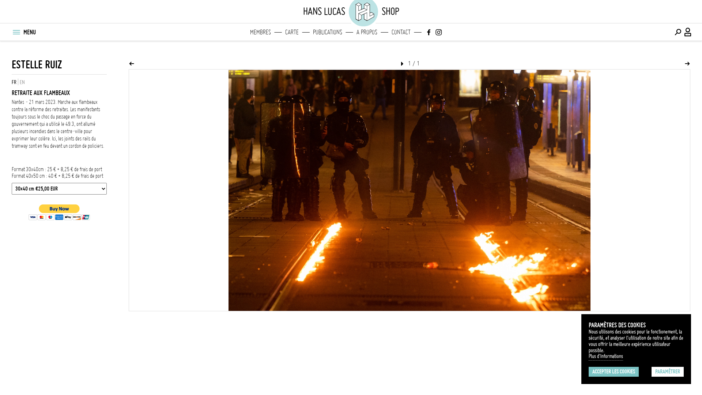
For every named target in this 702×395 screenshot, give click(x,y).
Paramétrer (667, 371)
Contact (401, 32)
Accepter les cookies (613, 371)
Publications (327, 32)
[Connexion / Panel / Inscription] (688, 32)
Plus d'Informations (606, 356)
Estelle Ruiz (37, 64)
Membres (260, 32)
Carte (292, 32)
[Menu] (16, 32)
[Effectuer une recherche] (678, 32)
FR (14, 82)
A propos (366, 32)
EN (22, 82)
